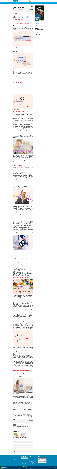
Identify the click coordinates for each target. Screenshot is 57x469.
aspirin (31, 348)
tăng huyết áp (17, 16)
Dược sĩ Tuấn (18, 424)
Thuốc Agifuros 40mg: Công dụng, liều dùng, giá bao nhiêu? (24, 368)
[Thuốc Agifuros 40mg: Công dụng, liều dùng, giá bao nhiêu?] (16, 435)
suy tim (21, 90)
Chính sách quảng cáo (31, 462)
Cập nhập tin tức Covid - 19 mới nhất (24, 464)
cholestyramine (15, 356)
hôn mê (19, 187)
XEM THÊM (18, 431)
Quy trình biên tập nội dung (32, 463)
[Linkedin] (32, 9)
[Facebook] (29, 9)
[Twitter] (30, 9)
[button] (43, 3)
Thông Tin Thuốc (16, 4)
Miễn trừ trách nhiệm (31, 461)
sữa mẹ (30, 275)
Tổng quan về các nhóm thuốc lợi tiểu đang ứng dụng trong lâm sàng (23, 4)
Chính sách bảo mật (31, 459)
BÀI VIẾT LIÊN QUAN (15, 431)
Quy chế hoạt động (31, 460)
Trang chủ (13, 4)
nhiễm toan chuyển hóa (29, 205)
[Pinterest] (31, 9)
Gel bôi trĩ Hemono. (38, 23)
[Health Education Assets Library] (32, 1)
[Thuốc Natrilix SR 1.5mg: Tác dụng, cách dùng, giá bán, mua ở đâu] (23, 435)
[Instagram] (18, 428)
